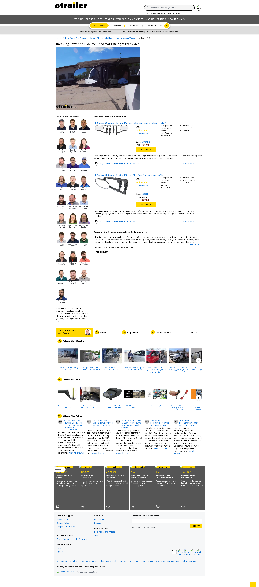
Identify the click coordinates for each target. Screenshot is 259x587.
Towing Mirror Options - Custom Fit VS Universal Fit (90, 368)
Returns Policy (63, 523)
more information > (193, 163)
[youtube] (199, 552)
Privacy (134, 527)
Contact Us (61, 530)
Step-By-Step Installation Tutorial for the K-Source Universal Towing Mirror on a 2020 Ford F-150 (156, 370)
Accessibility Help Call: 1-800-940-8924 (73, 561)
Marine (150, 19)
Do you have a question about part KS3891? (118, 221)
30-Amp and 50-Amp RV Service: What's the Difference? (178, 407)
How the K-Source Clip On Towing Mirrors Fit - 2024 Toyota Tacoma (134, 369)
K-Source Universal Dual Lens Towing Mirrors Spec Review (112, 369)
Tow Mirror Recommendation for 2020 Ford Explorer (188, 423)
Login (59, 548)
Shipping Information (66, 526)
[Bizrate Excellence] (66, 572)
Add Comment (102, 252)
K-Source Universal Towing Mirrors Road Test (68, 368)
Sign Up (60, 551)
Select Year (116, 25)
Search (97, 535)
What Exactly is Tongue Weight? (134, 406)
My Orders (174, 13)
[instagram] (193, 552)
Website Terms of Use (191, 561)
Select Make (134, 25)
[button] (198, 360)
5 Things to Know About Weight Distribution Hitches (90, 406)
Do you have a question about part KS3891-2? (119, 163)
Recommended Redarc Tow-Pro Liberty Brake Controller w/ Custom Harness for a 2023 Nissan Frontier (74, 425)
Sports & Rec (94, 19)
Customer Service (154, 13)
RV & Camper (136, 19)
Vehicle (121, 19)
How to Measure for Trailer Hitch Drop (68, 406)
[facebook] (180, 552)
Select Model (152, 25)
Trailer (109, 19)
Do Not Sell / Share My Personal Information (125, 561)
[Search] (148, 8)
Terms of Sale (173, 561)
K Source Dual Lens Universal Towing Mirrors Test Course (201, 369)
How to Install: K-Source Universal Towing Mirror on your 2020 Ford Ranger (179, 369)
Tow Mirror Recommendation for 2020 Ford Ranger (159, 423)
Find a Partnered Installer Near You (72, 539)
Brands (161, 19)
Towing (79, 19)
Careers (97, 523)
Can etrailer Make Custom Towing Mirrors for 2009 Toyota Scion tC (103, 424)
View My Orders (63, 519)
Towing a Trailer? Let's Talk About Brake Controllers (112, 406)
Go (167, 26)
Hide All (195, 332)
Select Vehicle (99, 26)
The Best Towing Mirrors (157, 406)
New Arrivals (176, 19)
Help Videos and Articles (104, 532)
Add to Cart (146, 149)
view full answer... (77, 453)
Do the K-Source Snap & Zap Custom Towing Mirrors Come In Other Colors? (131, 424)
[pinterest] (187, 552)
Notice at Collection (156, 561)
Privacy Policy (98, 561)
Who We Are (99, 519)
